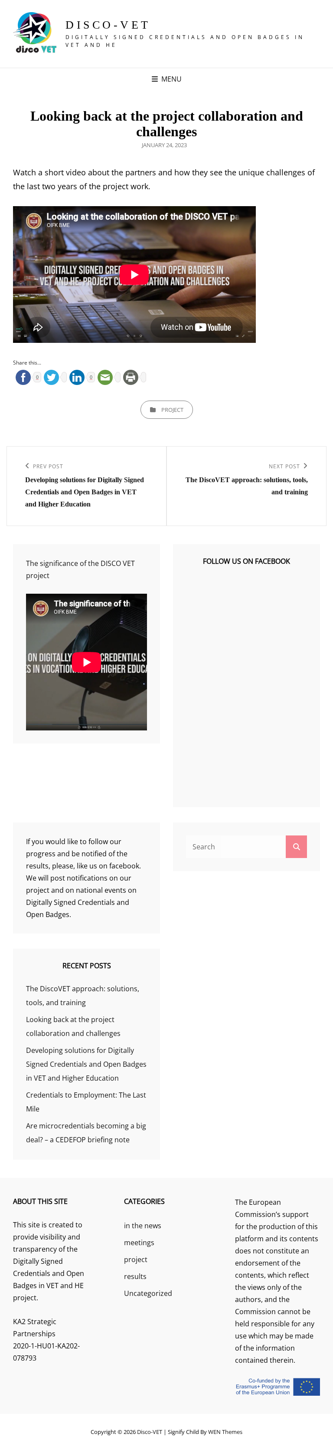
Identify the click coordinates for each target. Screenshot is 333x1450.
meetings (139, 1242)
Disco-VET (108, 25)
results (135, 1276)
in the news (142, 1225)
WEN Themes (225, 1432)
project (172, 410)
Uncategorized (148, 1293)
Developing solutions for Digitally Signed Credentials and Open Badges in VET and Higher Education (86, 1064)
